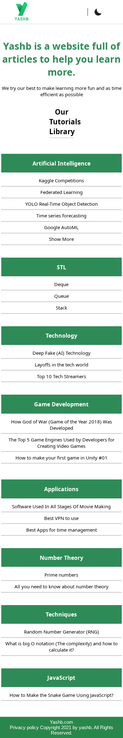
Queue (61, 296)
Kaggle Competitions (61, 180)
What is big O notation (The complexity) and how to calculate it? (61, 646)
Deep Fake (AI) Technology (61, 353)
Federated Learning (61, 192)
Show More (61, 239)
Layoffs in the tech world (61, 364)
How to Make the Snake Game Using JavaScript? (61, 695)
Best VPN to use (61, 518)
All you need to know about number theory (61, 586)
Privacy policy (24, 727)
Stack (61, 307)
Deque (61, 284)
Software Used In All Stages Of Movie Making (61, 506)
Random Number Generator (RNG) (61, 632)
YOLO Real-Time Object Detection (61, 204)
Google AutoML (61, 227)
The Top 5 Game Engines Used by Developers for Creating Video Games (61, 442)
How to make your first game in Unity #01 (61, 457)
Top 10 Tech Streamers (61, 376)
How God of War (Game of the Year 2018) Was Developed (61, 424)
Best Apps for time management (61, 530)
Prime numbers (61, 575)
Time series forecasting (61, 215)
